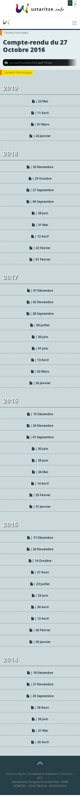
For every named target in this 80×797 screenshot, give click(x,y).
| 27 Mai (41, 730)
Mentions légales (16, 773)
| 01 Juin (41, 348)
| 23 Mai (41, 101)
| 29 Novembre (41, 167)
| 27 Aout (41, 572)
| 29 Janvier (41, 642)
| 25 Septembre (41, 696)
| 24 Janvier (41, 136)
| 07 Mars (41, 124)
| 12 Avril (41, 236)
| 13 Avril (41, 360)
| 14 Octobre (41, 561)
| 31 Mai (41, 225)
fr (75, 4)
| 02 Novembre (41, 302)
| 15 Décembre (41, 414)
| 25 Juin (41, 595)
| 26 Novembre (41, 549)
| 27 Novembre (41, 684)
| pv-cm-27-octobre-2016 (30, 63)
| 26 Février (41, 630)
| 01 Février (41, 259)
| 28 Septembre (41, 313)
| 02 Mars (41, 371)
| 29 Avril (41, 742)
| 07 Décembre (41, 290)
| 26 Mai (41, 472)
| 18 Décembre (41, 673)
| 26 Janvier (41, 383)
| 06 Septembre (41, 201)
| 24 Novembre (41, 425)
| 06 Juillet (41, 325)
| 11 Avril (41, 113)
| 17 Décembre (41, 537)
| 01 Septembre (41, 437)
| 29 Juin (41, 460)
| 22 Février (41, 248)
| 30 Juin (41, 337)
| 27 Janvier (41, 506)
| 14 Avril (41, 483)
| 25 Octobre (41, 178)
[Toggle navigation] (74, 23)
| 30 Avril (41, 607)
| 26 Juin (41, 719)
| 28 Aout (41, 707)
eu (70, 2)
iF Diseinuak (65, 773)
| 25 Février (41, 495)
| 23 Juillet (41, 584)
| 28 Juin (41, 213)
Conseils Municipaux (16, 32)
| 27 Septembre (41, 190)
